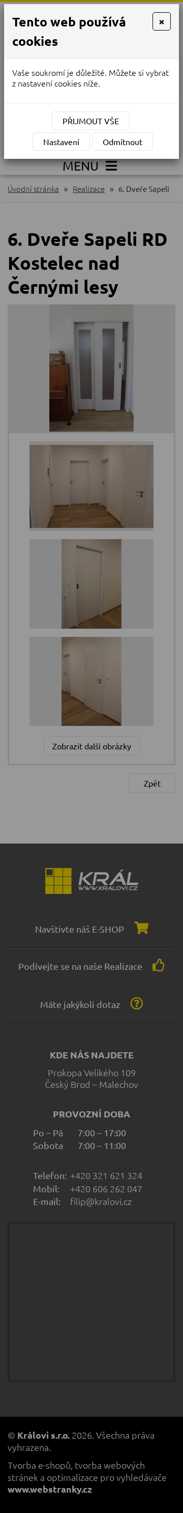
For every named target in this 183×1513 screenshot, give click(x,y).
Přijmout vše (91, 121)
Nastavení (61, 141)
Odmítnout (122, 141)
